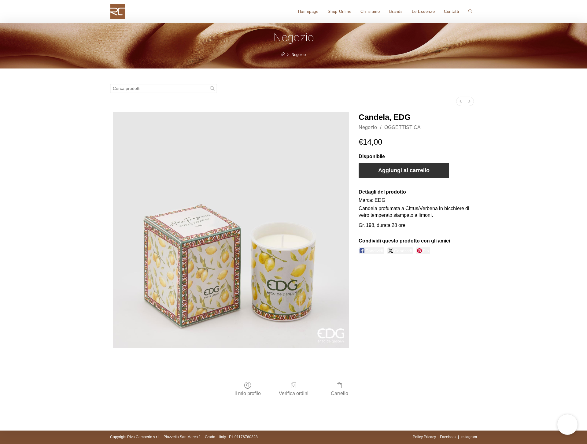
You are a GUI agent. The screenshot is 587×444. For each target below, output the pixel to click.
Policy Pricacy (424, 437)
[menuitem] (460, 101)
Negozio (298, 54)
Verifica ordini (293, 393)
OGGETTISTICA (402, 127)
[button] (567, 424)
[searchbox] (163, 88)
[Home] (283, 54)
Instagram (468, 437)
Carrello (339, 393)
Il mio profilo (247, 393)
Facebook (448, 437)
